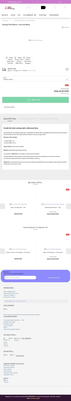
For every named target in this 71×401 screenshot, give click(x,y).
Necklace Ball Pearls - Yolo (53, 207)
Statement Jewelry (9, 367)
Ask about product (9, 107)
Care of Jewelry (8, 325)
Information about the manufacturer (38, 119)
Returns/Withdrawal (9, 291)
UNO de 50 (5, 15)
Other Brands (54, 15)
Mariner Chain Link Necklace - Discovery (18, 252)
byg (19, 15)
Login (59, 1)
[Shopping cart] (65, 7)
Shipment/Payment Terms (11, 293)
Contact (6, 346)
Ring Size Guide (8, 323)
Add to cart (35, 100)
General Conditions (9, 295)
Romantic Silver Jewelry (11, 373)
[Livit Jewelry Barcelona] (10, 8)
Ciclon (13, 15)
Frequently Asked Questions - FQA (14, 320)
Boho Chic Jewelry (9, 365)
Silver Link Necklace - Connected (52, 252)
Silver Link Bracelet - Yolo (18, 207)
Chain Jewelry (8, 369)
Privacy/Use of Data (9, 297)
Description (10, 119)
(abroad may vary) (31, 70)
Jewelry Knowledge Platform (12, 329)
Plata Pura (42, 15)
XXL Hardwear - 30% (29, 15)
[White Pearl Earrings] (35, 40)
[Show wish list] (55, 7)
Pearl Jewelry (7, 371)
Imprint (6, 344)
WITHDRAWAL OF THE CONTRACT (15, 301)
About (5, 342)
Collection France (9, 374)
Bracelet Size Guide (9, 322)
